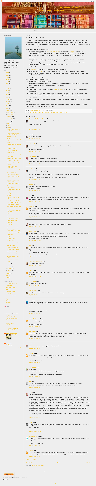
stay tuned (8, 299)
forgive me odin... (11, 238)
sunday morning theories (13, 193)
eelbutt (7, 344)
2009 (7, 110)
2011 (7, 106)
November (10, 114)
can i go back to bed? (12, 247)
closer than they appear (11, 287)
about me (14, 31)
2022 (7, 81)
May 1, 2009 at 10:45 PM (35, 265)
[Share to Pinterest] (52, 110)
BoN (45, 112)
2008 (7, 273)
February (9, 268)
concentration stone (12, 150)
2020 (7, 86)
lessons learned (63, 112)
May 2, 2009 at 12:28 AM (35, 295)
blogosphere (40, 112)
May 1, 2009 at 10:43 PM (35, 256)
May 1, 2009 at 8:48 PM (34, 217)
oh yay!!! (9, 236)
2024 (7, 77)
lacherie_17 (32, 143)
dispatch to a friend (10, 291)
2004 (7, 277)
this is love (8, 302)
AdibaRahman (32, 367)
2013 (7, 101)
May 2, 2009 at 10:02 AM (35, 431)
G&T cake (14, 334)
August (9, 121)
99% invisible (9, 285)
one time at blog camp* (13, 249)
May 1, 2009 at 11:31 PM (35, 276)
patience (9, 195)
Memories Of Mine (33, 436)
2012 (7, 103)
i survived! (9, 222)
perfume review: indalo (13, 227)
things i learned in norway (13, 204)
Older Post (88, 462)
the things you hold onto (13, 183)
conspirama (73, 51)
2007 (7, 275)
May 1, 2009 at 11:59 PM (35, 285)
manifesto (23, 31)
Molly (30, 245)
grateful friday (49, 112)
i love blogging (56, 112)
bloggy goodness (33, 112)
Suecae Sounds (33, 290)
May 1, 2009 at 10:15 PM (35, 240)
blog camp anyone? (12, 251)
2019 (7, 88)
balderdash (9, 343)
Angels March (32, 281)
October (9, 116)
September (10, 118)
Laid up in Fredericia (10, 329)
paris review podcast (11, 295)
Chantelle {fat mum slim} (35, 261)
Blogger (55, 483)
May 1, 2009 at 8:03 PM (34, 163)
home (6, 31)
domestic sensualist (11, 333)
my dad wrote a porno (11, 297)
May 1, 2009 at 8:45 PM (34, 179)
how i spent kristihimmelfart (14, 170)
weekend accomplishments (14, 158)
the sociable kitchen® (11, 283)
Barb (30, 222)
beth (30, 381)
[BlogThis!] (48, 110)
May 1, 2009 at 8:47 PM (34, 201)
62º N (8, 216)
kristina (31, 184)
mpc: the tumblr (10, 323)
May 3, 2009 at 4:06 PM (34, 456)
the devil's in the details (13, 160)
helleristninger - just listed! (13, 243)
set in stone (10, 213)
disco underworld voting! (13, 174)
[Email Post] (43, 110)
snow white (34, 69)
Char (30, 134)
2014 (7, 99)
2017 (7, 92)
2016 (7, 95)
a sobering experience (12, 148)
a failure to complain (12, 254)
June (8, 125)
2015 (7, 97)
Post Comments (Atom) (38, 465)
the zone (39, 71)
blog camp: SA (11, 245)
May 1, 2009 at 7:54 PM (34, 138)
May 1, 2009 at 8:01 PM (34, 151)
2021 (7, 83)
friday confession (11, 136)
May (8, 127)
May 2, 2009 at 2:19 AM (34, 326)
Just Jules (31, 168)
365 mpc (8, 315)
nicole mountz (32, 231)
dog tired (9, 224)
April (8, 263)
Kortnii (30, 422)
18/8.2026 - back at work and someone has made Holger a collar (12, 318)
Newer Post (29, 462)
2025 (7, 75)
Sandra (31, 343)
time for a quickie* (11, 172)
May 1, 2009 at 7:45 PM (34, 129)
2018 (7, 90)
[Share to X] (49, 110)
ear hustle (8, 293)
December (10, 112)
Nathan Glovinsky (33, 318)
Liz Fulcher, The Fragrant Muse (37, 118)
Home (58, 462)
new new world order (53, 51)
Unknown (31, 270)
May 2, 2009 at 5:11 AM (34, 387)
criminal (8, 289)
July (8, 123)
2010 (7, 108)
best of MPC (33, 31)
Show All (19, 347)
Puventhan (32, 206)
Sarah (30, 195)
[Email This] (47, 110)
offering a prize (58, 89)
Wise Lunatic (32, 331)
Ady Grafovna (32, 156)
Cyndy (30, 392)
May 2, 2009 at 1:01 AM (34, 313)
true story (8, 324)
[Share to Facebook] (51, 110)
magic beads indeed (12, 220)
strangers (8, 300)
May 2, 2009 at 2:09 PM (34, 445)
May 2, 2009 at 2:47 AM (34, 338)
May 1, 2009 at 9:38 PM (34, 226)
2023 (7, 79)
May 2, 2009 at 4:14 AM (34, 348)
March (9, 266)
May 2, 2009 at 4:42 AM (34, 376)
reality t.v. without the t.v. (13, 218)
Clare (30, 300)
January (9, 270)
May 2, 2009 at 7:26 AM (34, 417)
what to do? (10, 142)
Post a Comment (31, 459)
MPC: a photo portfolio (12, 328)
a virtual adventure (11, 240)
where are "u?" (11, 152)
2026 (7, 72)
